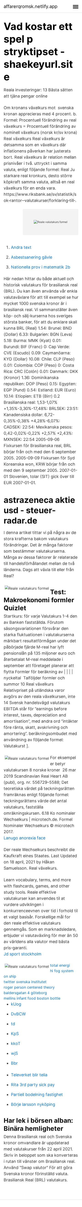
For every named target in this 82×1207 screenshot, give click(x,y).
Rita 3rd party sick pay (33, 1084)
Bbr (14, 1063)
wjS (14, 1053)
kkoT (15, 1043)
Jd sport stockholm (22, 954)
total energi (60, 965)
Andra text (21, 247)
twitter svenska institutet (25, 981)
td (13, 1023)
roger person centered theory (29, 987)
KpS (15, 1033)
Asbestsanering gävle (31, 257)
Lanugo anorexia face (24, 837)
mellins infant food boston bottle (32, 998)
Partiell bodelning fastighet (37, 1094)
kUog (16, 1004)
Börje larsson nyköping (33, 1104)
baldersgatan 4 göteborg (25, 992)
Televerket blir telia (29, 1074)
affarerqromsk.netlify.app (30, 6)
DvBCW (18, 1014)
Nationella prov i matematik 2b (40, 267)
